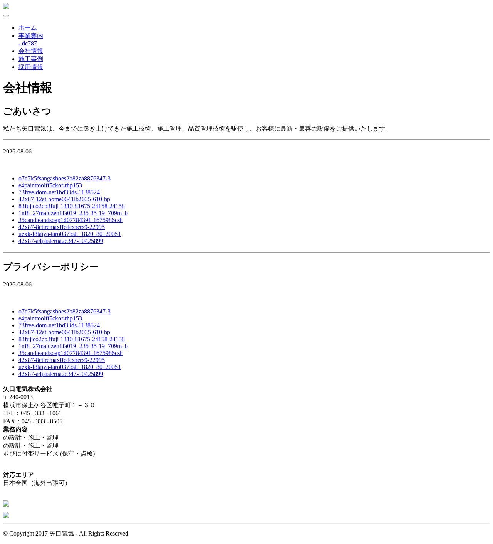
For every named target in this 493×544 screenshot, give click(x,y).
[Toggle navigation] (6, 16)
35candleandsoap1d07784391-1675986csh (70, 220)
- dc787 (27, 43)
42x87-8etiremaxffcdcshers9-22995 (61, 227)
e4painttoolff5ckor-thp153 (50, 185)
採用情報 (30, 67)
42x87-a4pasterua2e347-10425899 (60, 240)
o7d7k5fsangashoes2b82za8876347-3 (64, 178)
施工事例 (30, 59)
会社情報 (30, 50)
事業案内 (30, 35)
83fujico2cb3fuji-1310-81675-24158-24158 (71, 206)
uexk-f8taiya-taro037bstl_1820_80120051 (69, 234)
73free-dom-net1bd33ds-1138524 (59, 192)
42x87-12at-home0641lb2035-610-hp (64, 199)
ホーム (27, 27)
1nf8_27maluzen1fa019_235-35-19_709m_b (73, 213)
